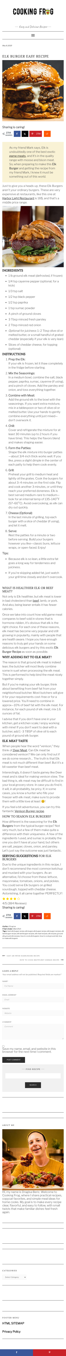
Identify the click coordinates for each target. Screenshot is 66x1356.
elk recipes (52, 933)
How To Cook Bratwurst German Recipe (39, 960)
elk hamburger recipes (25, 933)
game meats (17, 156)
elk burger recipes (54, 931)
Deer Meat (19, 750)
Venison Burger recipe (29, 811)
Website (6, 1008)
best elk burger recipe (15, 931)
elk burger (29, 931)
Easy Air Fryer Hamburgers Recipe (23, 956)
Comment (6, 1022)
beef (36, 600)
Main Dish (17, 929)
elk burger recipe (39, 931)
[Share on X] (25, 134)
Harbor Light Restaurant (18, 198)
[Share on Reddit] (47, 134)
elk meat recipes (41, 933)
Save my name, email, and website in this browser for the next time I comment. (29, 1050)
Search (33, 1085)
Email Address (9, 995)
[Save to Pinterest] (49, 1352)
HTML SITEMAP (13, 1323)
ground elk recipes (12, 936)
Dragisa (12, 926)
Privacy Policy (11, 1331)
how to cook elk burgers (29, 936)
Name (5, 981)
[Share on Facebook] (17, 134)
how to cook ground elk (49, 936)
